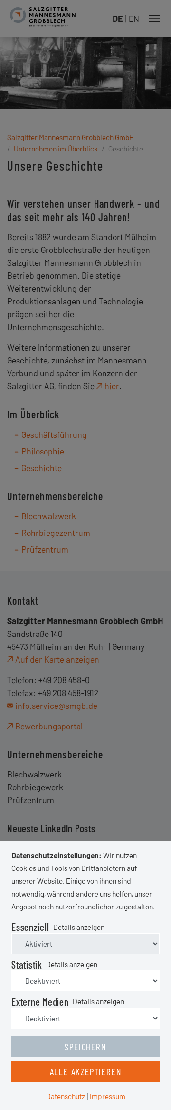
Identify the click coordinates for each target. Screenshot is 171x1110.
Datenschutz (65, 1095)
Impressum (107, 1095)
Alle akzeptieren (86, 1071)
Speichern (85, 1046)
